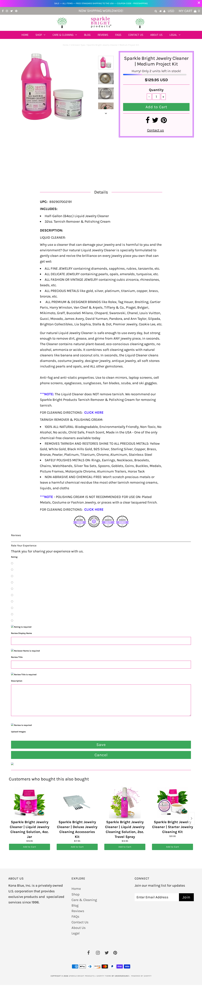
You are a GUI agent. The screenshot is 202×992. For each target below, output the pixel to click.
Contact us (155, 130)
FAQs (118, 35)
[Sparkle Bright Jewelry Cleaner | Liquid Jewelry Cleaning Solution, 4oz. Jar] (29, 802)
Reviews (103, 35)
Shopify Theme (104, 976)
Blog (87, 35)
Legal (173, 35)
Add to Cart (29, 846)
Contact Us (135, 35)
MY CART (189, 11)
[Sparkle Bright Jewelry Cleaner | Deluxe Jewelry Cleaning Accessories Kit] (77, 802)
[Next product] (191, 818)
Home (24, 35)
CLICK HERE (94, 412)
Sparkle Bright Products (82, 976)
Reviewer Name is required (27, 651)
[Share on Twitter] (155, 121)
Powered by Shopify (141, 976)
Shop (39, 35)
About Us (156, 35)
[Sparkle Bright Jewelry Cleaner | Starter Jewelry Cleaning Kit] (172, 802)
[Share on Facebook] (148, 121)
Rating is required (22, 627)
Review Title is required (25, 674)
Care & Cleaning (63, 35)
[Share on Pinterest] (164, 121)
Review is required (23, 725)
